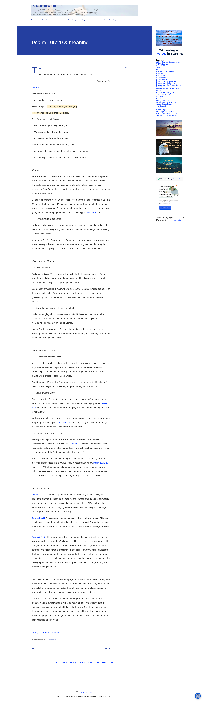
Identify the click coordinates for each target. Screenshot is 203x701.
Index (96, 20)
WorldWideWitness (106, 662)
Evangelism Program (111, 20)
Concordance (161, 77)
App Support (161, 106)
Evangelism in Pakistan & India (168, 89)
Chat (57, 662)
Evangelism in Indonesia (165, 83)
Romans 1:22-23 (39, 494)
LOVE (158, 91)
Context (35, 87)
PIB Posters (160, 75)
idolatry (35, 632)
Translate (176, 220)
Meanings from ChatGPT (165, 112)
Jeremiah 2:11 (38, 518)
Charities (159, 96)
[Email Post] (33, 648)
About (128, 20)
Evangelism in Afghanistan (166, 81)
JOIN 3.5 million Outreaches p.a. (168, 62)
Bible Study (72, 20)
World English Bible (52, 639)
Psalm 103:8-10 (100, 463)
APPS (158, 98)
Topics (84, 20)
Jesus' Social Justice (164, 94)
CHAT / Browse (162, 64)
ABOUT (159, 108)
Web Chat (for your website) (166, 102)
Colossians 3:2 (65, 422)
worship (55, 632)
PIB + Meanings (69, 662)
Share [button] (124, 67)
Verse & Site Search (163, 66)
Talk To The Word (43, 6)
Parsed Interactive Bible (165, 72)
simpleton (44, 632)
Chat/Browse (46, 20)
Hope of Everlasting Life (165, 93)
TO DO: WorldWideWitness (166, 115)
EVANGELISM (161, 79)
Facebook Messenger (164, 100)
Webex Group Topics (164, 104)
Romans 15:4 (75, 444)
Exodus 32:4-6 (38, 537)
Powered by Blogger (85, 692)
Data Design (161, 110)
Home (33, 20)
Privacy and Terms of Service (167, 114)
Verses (161, 53)
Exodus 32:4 (93, 212)
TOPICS (159, 68)
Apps (59, 20)
